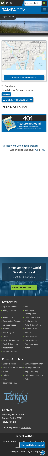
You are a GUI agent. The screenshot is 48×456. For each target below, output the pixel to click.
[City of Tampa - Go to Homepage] (13, 10)
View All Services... (10, 351)
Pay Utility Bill (8, 332)
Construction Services (12, 321)
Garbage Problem (32, 367)
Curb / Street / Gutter (34, 364)
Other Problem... (10, 383)
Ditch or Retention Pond (13, 367)
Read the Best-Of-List (24, 287)
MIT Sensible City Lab (24, 277)
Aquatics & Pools (10, 306)
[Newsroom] (11, 3)
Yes (36, 149)
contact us (26, 427)
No (43, 149)
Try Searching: (8, 86)
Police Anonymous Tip (34, 375)
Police (5, 336)
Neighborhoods (9, 325)
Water (27, 348)
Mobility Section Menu (18, 99)
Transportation (31, 340)
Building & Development (30, 312)
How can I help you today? (32, 445)
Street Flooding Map (24, 77)
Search (6, 94)
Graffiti (5, 371)
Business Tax (8, 317)
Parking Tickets (31, 328)
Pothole (6, 375)
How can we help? (31, 3)
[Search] (44, 3)
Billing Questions (10, 310)
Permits (28, 332)
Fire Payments (31, 321)
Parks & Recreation (33, 325)
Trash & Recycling (10, 344)
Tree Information (32, 344)
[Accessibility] (7, 3)
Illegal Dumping (32, 371)
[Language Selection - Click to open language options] (2, 3)
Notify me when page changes (21, 145)
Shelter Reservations (11, 340)
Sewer (5, 379)
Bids (26, 306)
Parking (6, 328)
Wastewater (8, 348)
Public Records (31, 336)
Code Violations (9, 364)
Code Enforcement (32, 317)
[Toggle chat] (42, 452)
